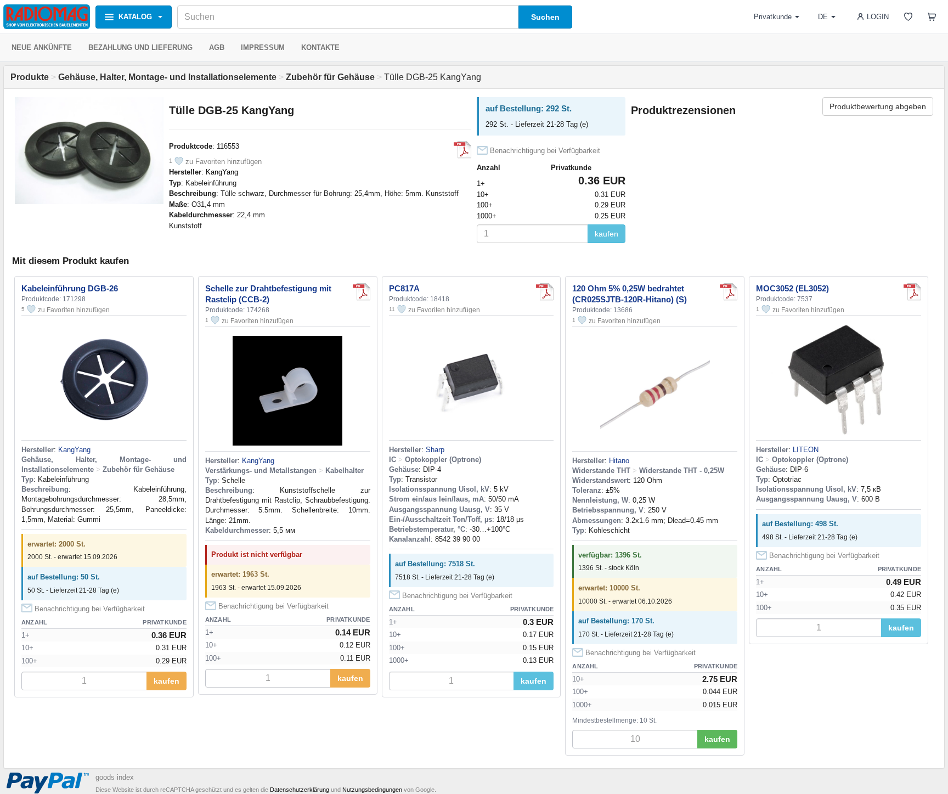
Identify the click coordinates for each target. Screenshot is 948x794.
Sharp (435, 450)
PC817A (404, 288)
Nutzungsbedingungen (372, 789)
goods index (114, 777)
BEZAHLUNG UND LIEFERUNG (140, 47)
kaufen (606, 233)
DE (823, 17)
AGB (216, 47)
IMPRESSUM (263, 47)
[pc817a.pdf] (545, 292)
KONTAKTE (320, 47)
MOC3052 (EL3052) (792, 288)
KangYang (222, 172)
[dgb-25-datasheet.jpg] (462, 150)
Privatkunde (773, 17)
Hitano (619, 461)
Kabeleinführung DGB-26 (69, 288)
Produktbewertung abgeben (878, 106)
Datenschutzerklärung (299, 789)
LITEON (806, 450)
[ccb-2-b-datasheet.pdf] (361, 292)
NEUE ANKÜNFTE (42, 47)
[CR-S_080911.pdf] (728, 292)
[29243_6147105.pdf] (912, 292)
